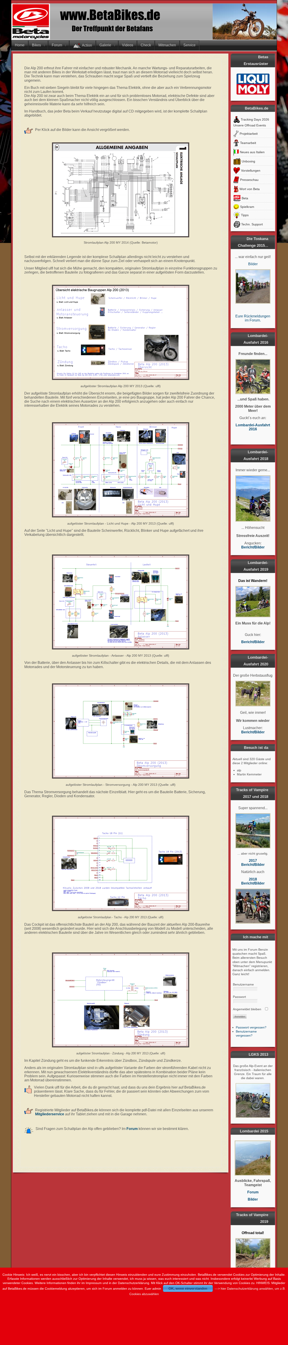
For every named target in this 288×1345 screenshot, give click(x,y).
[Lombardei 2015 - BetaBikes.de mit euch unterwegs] (252, 1158)
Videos (127, 45)
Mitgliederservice (49, 1114)
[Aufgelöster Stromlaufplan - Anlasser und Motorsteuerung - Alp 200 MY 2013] (120, 602)
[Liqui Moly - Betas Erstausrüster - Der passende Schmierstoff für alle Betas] (253, 84)
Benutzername (243, 984)
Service (189, 45)
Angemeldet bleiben (247, 1009)
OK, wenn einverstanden (188, 1288)
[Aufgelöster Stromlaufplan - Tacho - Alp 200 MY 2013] (120, 863)
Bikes (36, 45)
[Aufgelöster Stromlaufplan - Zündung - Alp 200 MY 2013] (120, 999)
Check (146, 45)
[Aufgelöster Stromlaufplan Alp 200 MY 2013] (120, 332)
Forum (57, 45)
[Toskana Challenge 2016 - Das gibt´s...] (252, 376)
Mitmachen (167, 45)
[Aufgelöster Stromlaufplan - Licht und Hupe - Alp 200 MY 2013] (120, 469)
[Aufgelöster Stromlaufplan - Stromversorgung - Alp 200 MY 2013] (120, 731)
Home (20, 45)
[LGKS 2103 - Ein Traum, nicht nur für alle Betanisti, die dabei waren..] (252, 1100)
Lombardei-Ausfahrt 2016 (253, 427)
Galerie (105, 45)
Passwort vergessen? (251, 1027)
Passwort (239, 997)
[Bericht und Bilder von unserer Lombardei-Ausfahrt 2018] (252, 498)
